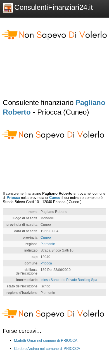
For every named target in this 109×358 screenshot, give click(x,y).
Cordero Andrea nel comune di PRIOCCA (47, 349)
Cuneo (54, 198)
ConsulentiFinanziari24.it (53, 7)
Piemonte (48, 244)
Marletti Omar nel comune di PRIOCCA (45, 340)
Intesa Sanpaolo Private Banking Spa (69, 280)
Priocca (13, 198)
